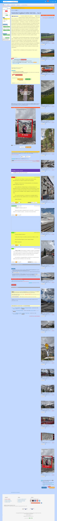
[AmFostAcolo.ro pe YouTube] (37, 500)
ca (50, 17)
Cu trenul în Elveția (16, 8)
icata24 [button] (13, 232)
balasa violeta (6, 9)
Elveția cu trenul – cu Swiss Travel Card (22, 313)
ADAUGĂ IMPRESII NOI (16, 272)
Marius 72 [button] (13, 177)
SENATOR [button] (7, 15)
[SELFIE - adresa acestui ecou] (19, 202)
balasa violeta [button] (14, 205)
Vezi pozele (29, 147)
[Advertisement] (6, 55)
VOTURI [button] (53, 43)
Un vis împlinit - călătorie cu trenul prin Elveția (23, 307)
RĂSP (13, 202)
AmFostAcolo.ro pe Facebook (15, 492)
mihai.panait (32, 310)
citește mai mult (15, 63)
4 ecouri (13, 83)
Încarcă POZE (44, 487)
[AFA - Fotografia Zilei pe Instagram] (33, 500)
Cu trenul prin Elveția (19, 310)
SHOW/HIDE (37, 282)
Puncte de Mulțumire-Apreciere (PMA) (26, 153)
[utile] (45, 1)
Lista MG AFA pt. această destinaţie (34, 316)
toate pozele (46, 484)
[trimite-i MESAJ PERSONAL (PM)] (16, 177)
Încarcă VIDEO (52, 487)
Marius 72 (14, 308)
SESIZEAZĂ (19, 79)
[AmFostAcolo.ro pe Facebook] (35, 500)
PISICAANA (15, 313)
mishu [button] (13, 248)
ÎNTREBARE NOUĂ (37, 274)
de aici (17, 16)
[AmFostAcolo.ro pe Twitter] (40, 500)
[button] (17, 202)
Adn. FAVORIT (28, 79)
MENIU (23, 8)
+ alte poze (22, 147)
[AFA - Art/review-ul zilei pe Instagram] (31, 500)
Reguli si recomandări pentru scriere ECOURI (17, 280)
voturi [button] (27, 158)
